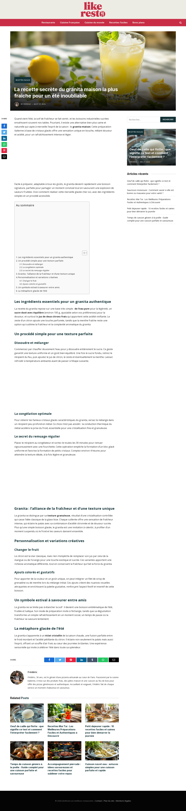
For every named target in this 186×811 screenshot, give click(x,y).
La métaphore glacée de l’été (32, 290)
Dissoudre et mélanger (33, 264)
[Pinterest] (4, 150)
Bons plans (139, 22)
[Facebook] (4, 126)
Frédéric (32, 672)
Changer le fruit (29, 280)
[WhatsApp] (4, 144)
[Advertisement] (64, 160)
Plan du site (109, 800)
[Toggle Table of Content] (83, 252)
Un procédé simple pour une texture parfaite (40, 260)
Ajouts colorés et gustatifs (34, 284)
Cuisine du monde (94, 22)
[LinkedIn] (4, 138)
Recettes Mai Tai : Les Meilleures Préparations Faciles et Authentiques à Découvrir (62, 731)
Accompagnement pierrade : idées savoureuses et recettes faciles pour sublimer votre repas (64, 769)
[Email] (4, 156)
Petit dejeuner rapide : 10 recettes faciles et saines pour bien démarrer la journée (100, 731)
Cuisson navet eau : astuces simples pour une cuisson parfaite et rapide (101, 767)
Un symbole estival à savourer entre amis (39, 287)
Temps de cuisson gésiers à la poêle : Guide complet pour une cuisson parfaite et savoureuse (27, 769)
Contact (98, 800)
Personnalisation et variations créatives (38, 277)
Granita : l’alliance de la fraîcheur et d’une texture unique (46, 273)
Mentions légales (123, 800)
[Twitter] (4, 132)
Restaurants (48, 22)
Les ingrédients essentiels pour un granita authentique (45, 257)
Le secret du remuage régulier (36, 270)
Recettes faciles (118, 22)
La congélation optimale (33, 267)
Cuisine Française (70, 22)
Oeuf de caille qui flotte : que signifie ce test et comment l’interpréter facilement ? (27, 729)
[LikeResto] (93, 9)
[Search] (180, 22)
